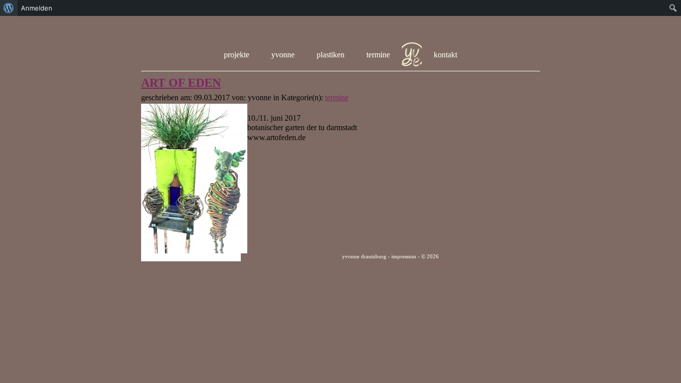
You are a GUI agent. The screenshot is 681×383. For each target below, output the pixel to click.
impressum (403, 256)
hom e (412, 55)
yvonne (283, 54)
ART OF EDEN (181, 82)
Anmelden (36, 8)
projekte (236, 54)
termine (378, 54)
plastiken (330, 54)
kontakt (445, 54)
